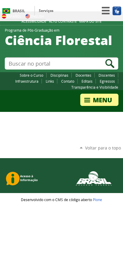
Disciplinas (59, 75)
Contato (67, 81)
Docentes (83, 75)
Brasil (19, 10)
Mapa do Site (90, 21)
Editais (87, 81)
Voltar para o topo (103, 148)
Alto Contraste (63, 21)
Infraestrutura (27, 81)
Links (50, 81)
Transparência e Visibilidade (94, 87)
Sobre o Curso (31, 75)
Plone (97, 199)
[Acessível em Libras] (116, 11)
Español (14, 16)
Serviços (46, 10)
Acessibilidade (33, 21)
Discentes (107, 75)
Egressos (107, 81)
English (37, 16)
